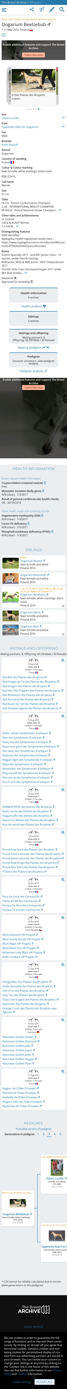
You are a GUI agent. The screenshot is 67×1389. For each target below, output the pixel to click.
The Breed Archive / (15, 2)
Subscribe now (34, 55)
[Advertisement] (33, 424)
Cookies (22, 1374)
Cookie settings (22, 1382)
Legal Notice (33, 1327)
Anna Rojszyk (10, 144)
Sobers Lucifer (10, 118)
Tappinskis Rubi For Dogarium (20, 127)
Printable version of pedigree (33, 1129)
